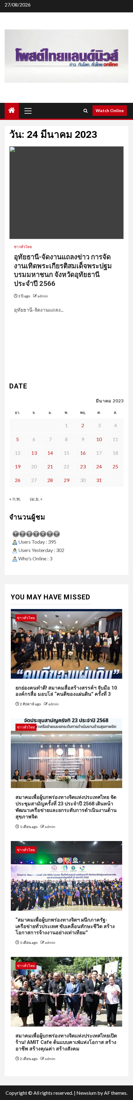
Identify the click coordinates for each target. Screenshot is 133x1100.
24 (99, 466)
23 (83, 466)
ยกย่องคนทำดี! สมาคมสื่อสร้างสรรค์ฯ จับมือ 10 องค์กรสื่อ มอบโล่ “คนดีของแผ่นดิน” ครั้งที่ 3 (66, 691)
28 (50, 480)
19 (17, 466)
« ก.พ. (15, 499)
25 (115, 466)
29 (66, 480)
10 (99, 439)
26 (17, 480)
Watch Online (110, 110)
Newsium (86, 1093)
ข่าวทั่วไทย (23, 246)
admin (42, 296)
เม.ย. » (36, 499)
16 (83, 453)
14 (50, 453)
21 (50, 466)
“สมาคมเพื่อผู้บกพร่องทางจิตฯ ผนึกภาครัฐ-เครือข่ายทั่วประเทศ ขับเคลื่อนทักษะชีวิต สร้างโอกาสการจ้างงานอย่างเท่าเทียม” (65, 926)
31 (99, 480)
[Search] (85, 111)
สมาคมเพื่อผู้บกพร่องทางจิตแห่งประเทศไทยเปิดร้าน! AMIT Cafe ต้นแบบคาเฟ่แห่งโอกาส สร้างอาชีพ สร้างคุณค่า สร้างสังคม (66, 1042)
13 (34, 453)
